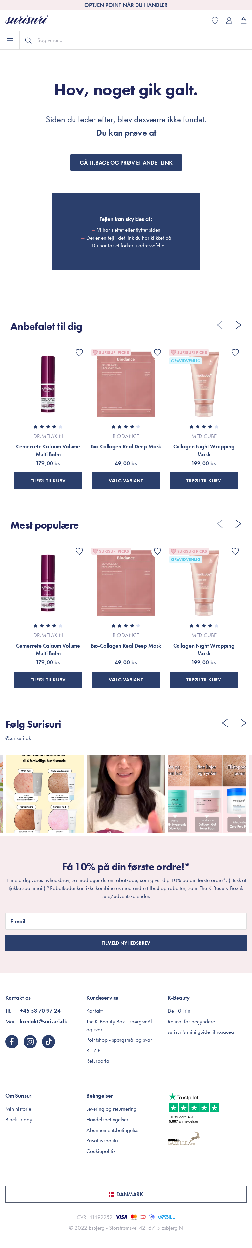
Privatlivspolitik (102, 1140)
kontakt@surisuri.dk (43, 1021)
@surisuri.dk (18, 738)
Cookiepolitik (101, 1151)
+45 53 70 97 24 (40, 1010)
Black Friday (18, 1119)
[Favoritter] (79, 352)
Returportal (98, 1060)
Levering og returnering (111, 1108)
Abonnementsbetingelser (113, 1129)
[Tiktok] (48, 1041)
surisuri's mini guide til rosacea (201, 1031)
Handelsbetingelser (107, 1119)
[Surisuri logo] (31, 20)
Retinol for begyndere (191, 1021)
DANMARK (129, 1194)
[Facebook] (11, 1041)
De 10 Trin (179, 1010)
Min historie (18, 1108)
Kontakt (94, 1010)
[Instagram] (30, 1041)
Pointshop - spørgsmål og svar (119, 1039)
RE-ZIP (93, 1050)
